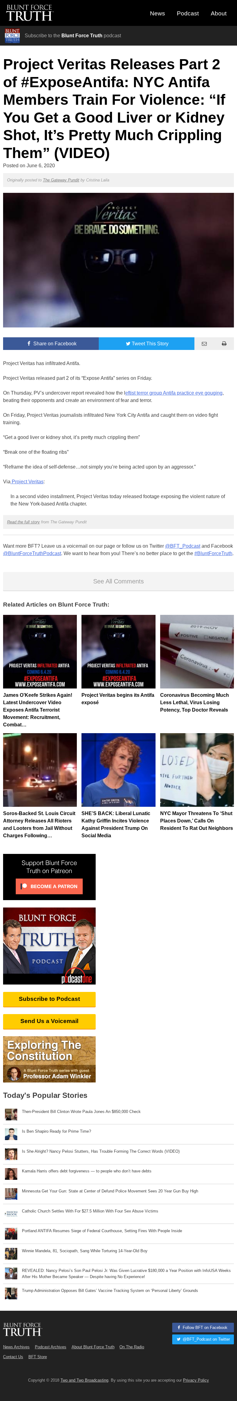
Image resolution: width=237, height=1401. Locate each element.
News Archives (16, 1347)
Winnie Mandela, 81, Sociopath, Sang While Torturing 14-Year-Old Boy (85, 1251)
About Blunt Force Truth (93, 1347)
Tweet (150, 343)
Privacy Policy (196, 1380)
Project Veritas (27, 481)
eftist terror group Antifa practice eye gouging (173, 393)
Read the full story (23, 522)
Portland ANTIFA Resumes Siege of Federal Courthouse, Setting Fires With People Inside (102, 1230)
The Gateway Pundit (61, 180)
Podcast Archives (50, 1347)
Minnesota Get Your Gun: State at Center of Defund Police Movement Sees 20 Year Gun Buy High (110, 1191)
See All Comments (118, 581)
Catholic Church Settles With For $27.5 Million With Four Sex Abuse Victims (90, 1211)
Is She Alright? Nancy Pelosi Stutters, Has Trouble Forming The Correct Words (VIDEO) (101, 1151)
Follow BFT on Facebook (204, 1327)
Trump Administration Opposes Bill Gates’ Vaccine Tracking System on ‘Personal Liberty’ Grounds (110, 1290)
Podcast (188, 13)
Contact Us (13, 1356)
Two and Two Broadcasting (84, 1380)
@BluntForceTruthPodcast (32, 553)
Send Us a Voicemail (49, 1021)
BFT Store (37, 1356)
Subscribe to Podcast (49, 999)
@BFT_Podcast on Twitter (205, 1339)
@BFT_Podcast (182, 546)
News (157, 13)
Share (54, 343)
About (219, 13)
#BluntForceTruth (213, 553)
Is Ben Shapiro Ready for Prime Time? (56, 1131)
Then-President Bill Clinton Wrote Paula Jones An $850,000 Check (81, 1111)
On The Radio (131, 1347)
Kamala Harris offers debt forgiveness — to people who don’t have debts (87, 1171)
